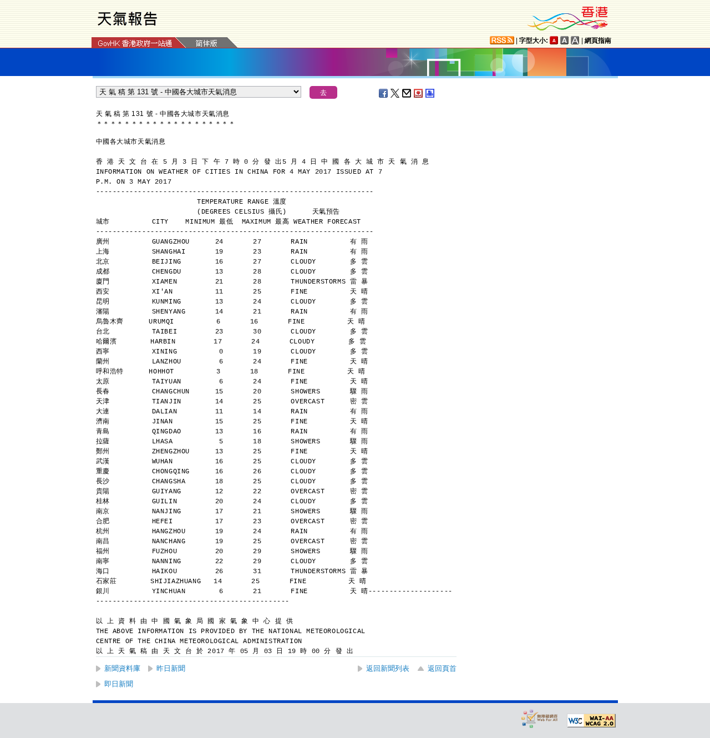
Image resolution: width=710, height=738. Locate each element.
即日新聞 (118, 684)
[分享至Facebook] (384, 93)
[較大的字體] (564, 40)
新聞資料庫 (122, 668)
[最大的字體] (575, 40)
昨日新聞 (170, 668)
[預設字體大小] (554, 40)
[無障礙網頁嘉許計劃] (540, 718)
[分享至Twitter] (395, 93)
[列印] (430, 93)
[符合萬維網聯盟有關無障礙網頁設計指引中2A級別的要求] (591, 721)
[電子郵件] (407, 93)
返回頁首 (442, 668)
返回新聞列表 (387, 668)
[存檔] (419, 93)
